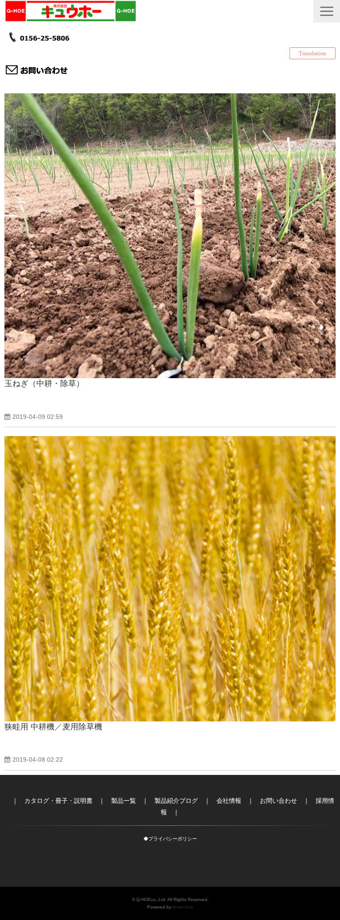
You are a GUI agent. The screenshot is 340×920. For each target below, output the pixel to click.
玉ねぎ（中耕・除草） (44, 383)
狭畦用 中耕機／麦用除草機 (53, 726)
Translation (312, 53)
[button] (326, 11)
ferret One (183, 907)
